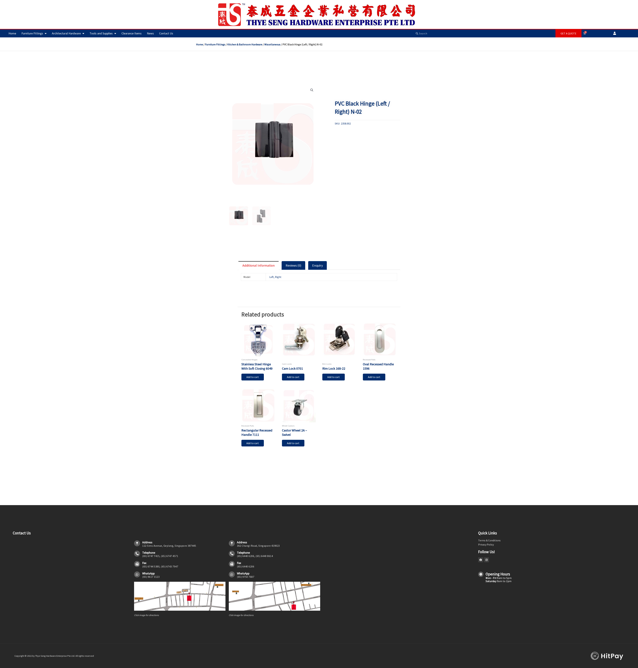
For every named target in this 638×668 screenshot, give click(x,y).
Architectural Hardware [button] (66, 33)
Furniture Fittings (215, 44)
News (150, 33)
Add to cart (252, 377)
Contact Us (166, 33)
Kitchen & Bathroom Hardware (244, 44)
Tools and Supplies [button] (101, 33)
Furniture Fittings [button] (32, 33)
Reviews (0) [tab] (293, 265)
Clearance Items (131, 33)
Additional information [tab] (258, 265)
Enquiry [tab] (317, 265)
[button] (312, 90)
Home (12, 33)
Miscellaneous (272, 44)
